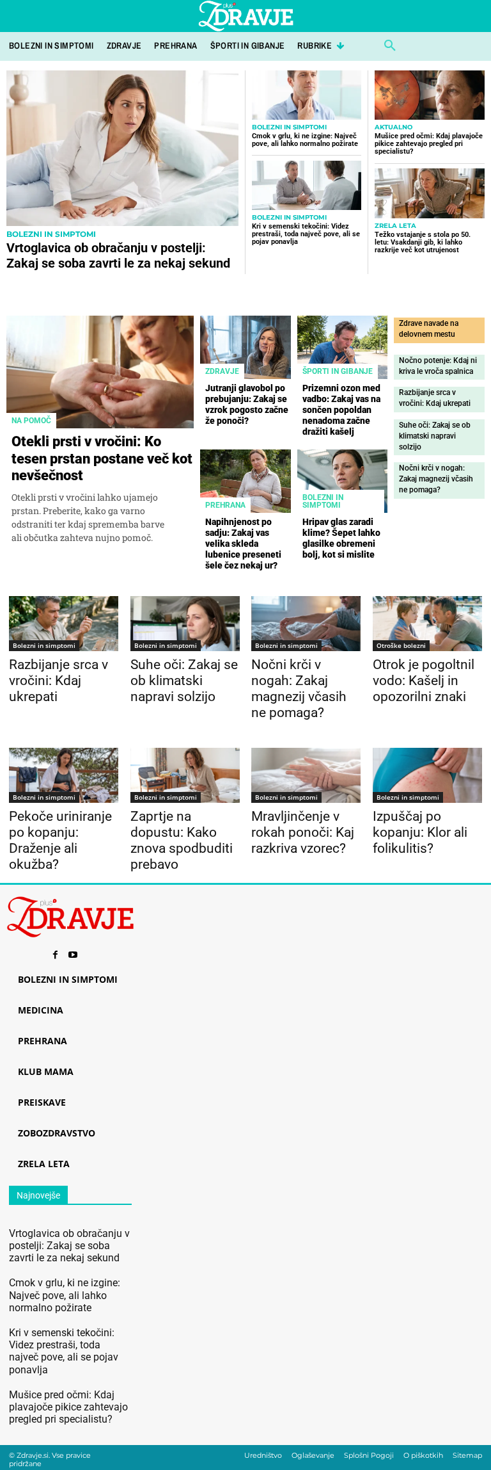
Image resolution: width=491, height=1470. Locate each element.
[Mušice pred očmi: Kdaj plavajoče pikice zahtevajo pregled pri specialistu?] (430, 95)
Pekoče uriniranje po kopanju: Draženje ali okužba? (60, 840)
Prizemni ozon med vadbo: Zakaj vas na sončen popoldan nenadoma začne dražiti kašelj (341, 409)
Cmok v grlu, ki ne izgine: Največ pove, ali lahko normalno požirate (305, 140)
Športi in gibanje (337, 371)
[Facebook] (55, 955)
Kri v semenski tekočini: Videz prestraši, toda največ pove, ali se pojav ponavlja (306, 234)
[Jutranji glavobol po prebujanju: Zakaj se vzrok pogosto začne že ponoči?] (245, 347)
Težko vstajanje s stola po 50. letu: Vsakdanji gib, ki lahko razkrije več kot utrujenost (423, 242)
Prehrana (225, 505)
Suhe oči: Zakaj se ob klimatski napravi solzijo (435, 436)
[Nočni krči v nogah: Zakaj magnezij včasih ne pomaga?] (306, 623)
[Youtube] (73, 955)
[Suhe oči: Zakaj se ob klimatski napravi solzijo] (185, 623)
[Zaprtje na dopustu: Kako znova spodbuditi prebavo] (185, 775)
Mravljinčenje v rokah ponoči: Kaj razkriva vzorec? (302, 832)
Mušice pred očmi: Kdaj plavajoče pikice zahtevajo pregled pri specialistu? (429, 144)
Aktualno (393, 127)
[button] (390, 46)
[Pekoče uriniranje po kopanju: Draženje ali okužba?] (63, 775)
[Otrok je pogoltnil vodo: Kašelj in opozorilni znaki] (427, 623)
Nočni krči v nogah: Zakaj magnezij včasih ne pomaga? (436, 479)
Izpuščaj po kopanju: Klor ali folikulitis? (420, 832)
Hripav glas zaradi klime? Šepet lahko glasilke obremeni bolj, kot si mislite (341, 538)
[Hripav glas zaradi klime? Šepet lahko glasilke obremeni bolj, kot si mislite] (342, 481)
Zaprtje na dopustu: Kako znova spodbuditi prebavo (181, 840)
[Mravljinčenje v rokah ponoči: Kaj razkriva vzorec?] (306, 775)
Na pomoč (31, 420)
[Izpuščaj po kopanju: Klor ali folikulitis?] (427, 775)
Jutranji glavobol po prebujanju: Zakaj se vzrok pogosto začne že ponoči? (246, 404)
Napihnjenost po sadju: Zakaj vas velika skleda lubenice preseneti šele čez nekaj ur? (243, 543)
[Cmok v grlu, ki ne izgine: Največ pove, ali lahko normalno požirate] (306, 95)
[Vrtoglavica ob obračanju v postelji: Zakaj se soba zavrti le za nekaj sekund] (122, 148)
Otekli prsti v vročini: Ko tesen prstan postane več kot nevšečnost (102, 458)
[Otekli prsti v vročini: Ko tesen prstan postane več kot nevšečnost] (100, 372)
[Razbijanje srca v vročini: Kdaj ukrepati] (63, 623)
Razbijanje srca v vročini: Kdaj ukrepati (58, 680)
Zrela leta (395, 226)
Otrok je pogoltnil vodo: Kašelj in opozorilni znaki (423, 680)
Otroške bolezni (401, 645)
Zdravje (222, 371)
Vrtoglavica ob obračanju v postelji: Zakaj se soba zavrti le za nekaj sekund (118, 255)
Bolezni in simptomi (51, 234)
